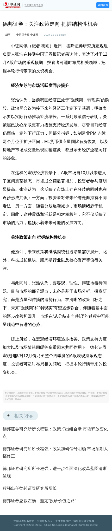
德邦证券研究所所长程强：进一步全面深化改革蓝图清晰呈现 (55, 472)
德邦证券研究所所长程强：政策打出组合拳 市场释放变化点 (55, 432)
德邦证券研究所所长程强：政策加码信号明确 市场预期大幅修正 (55, 452)
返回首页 (103, 5)
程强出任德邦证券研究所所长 (30, 488)
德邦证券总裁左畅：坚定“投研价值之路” (39, 501)
